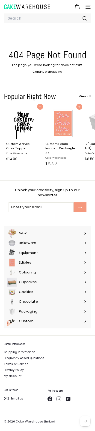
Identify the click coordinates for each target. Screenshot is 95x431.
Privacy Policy (14, 370)
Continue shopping (47, 71)
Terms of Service (16, 364)
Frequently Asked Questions (24, 358)
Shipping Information (20, 352)
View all (85, 96)
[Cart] (77, 7)
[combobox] (47, 18)
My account (12, 376)
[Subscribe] (80, 207)
